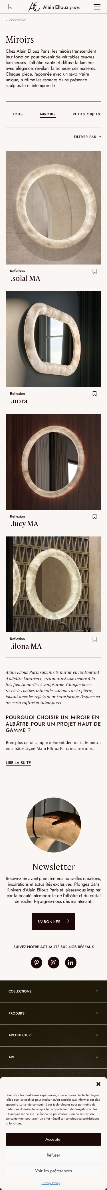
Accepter (53, 1139)
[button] (98, 1084)
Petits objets (86, 114)
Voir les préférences (53, 1171)
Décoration (18, 20)
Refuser (53, 1155)
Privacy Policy (51, 1183)
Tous (18, 114)
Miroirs (48, 114)
